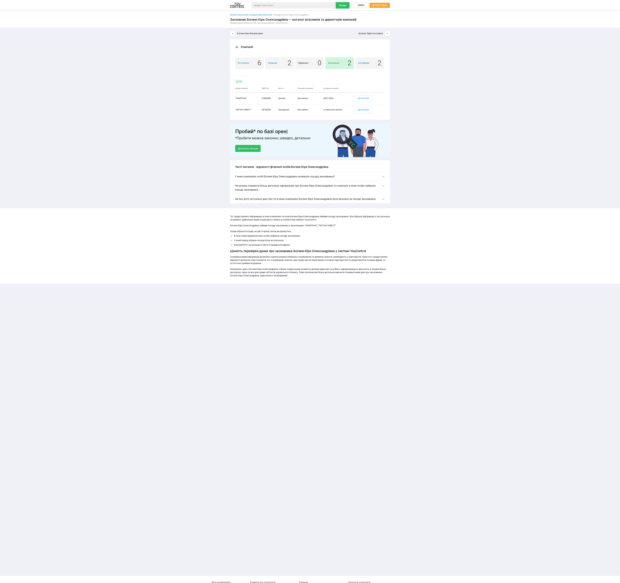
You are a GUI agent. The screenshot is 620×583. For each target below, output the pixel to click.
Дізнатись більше (248, 148)
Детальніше (363, 98)
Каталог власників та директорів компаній (251, 15)
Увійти (360, 5)
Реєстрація (379, 5)
